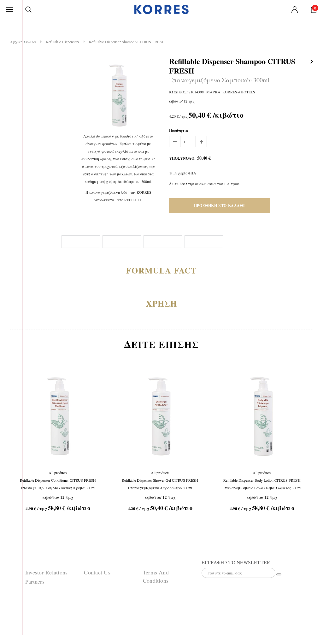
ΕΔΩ (183, 183)
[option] (118, 94)
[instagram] (15, 594)
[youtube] (15, 609)
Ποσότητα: (178, 130)
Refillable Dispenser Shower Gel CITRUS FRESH (160, 484)
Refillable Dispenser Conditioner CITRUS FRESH (58, 484)
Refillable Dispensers (62, 41)
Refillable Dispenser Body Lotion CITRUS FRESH (261, 484)
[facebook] (15, 565)
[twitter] (15, 579)
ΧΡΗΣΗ (170, 303)
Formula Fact (170, 270)
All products (58, 472)
